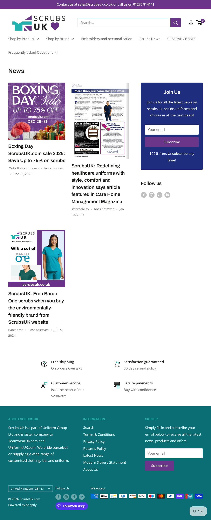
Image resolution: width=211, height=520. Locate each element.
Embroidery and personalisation (106, 38)
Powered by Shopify (22, 505)
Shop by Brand (57, 38)
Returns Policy (94, 448)
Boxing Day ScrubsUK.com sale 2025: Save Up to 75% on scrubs (36, 153)
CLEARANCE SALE (181, 38)
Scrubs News (149, 38)
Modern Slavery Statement (104, 462)
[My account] (191, 22)
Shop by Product (21, 38)
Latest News (93, 455)
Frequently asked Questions (30, 52)
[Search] (175, 22)
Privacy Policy (94, 441)
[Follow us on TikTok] (159, 194)
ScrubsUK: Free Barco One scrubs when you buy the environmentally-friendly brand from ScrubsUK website (36, 308)
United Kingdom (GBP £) (27, 488)
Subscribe (172, 142)
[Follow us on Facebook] (144, 194)
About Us (90, 469)
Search (88, 427)
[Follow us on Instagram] (152, 194)
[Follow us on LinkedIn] (167, 194)
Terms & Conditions (99, 434)
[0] (199, 22)
